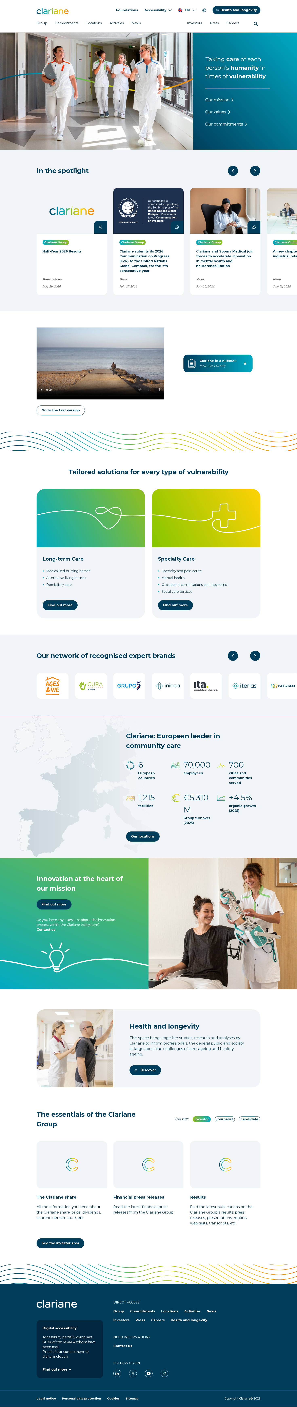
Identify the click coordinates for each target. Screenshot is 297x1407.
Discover (148, 1070)
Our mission (217, 99)
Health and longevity (238, 10)
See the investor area (60, 1243)
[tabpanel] (148, 1194)
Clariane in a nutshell (218, 361)
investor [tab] (202, 1119)
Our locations (143, 836)
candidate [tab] (249, 1119)
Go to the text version (61, 410)
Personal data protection (81, 1398)
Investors (194, 23)
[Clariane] (52, 11)
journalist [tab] (225, 1119)
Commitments (66, 23)
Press (214, 23)
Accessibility (155, 10)
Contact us (46, 930)
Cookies (113, 1398)
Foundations (127, 10)
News (136, 23)
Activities (117, 23)
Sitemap (132, 1398)
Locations (94, 23)
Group (42, 23)
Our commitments (224, 124)
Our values (215, 112)
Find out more (60, 605)
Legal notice (46, 1398)
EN (187, 10)
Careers (233, 23)
